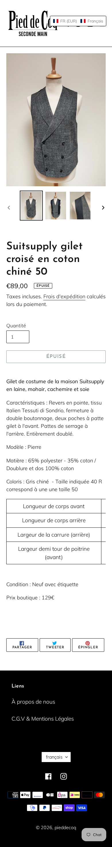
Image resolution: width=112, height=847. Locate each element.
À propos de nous (33, 701)
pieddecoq (65, 827)
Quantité (16, 325)
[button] (78, 21)
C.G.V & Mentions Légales (42, 718)
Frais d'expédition (64, 296)
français (54, 757)
